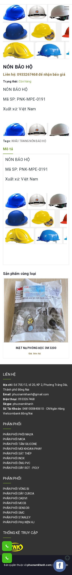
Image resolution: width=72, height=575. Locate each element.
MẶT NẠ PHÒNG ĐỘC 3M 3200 (36, 348)
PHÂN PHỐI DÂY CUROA (18, 493)
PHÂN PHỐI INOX (14, 458)
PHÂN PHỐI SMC (13, 512)
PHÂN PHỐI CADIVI (15, 498)
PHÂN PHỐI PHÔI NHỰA (18, 434)
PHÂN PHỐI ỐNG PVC (16, 463)
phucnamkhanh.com (39, 565)
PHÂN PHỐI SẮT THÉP (17, 453)
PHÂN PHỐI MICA (14, 439)
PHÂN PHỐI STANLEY (17, 517)
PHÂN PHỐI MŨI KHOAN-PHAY (22, 448)
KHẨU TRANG (20, 141)
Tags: (7, 141)
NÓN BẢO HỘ (37, 141)
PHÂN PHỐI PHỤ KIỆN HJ (18, 522)
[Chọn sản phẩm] (36, 309)
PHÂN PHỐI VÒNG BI (16, 488)
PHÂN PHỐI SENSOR (16, 507)
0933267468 (27, 74)
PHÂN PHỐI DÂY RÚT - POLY (21, 467)
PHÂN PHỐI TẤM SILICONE (20, 444)
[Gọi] (7, 546)
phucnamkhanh (23, 404)
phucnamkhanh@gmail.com (30, 394)
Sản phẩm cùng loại (19, 273)
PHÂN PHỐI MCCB (14, 503)
